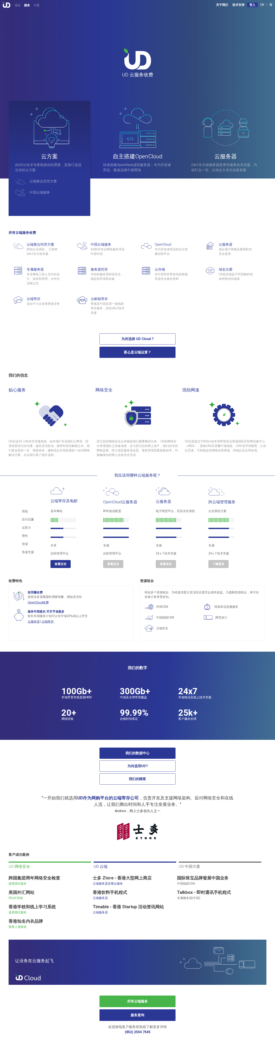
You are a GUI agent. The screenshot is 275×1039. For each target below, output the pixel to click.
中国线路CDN (165, 617)
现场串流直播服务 (226, 607)
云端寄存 (48, 621)
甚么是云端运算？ (137, 352)
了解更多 (218, 564)
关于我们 (222, 5)
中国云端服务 (39, 192)
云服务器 (34, 621)
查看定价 (61, 564)
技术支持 (238, 5)
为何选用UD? (137, 766)
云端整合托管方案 (43, 181)
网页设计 (221, 617)
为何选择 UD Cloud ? (137, 339)
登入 (252, 5)
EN (262, 5)
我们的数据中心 (137, 753)
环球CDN (162, 607)
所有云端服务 (137, 1001)
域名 (18, 5)
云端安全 (162, 628)
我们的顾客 (137, 779)
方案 (37, 5)
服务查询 (137, 1015)
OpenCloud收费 (38, 602)
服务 (27, 5)
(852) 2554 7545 (137, 1032)
